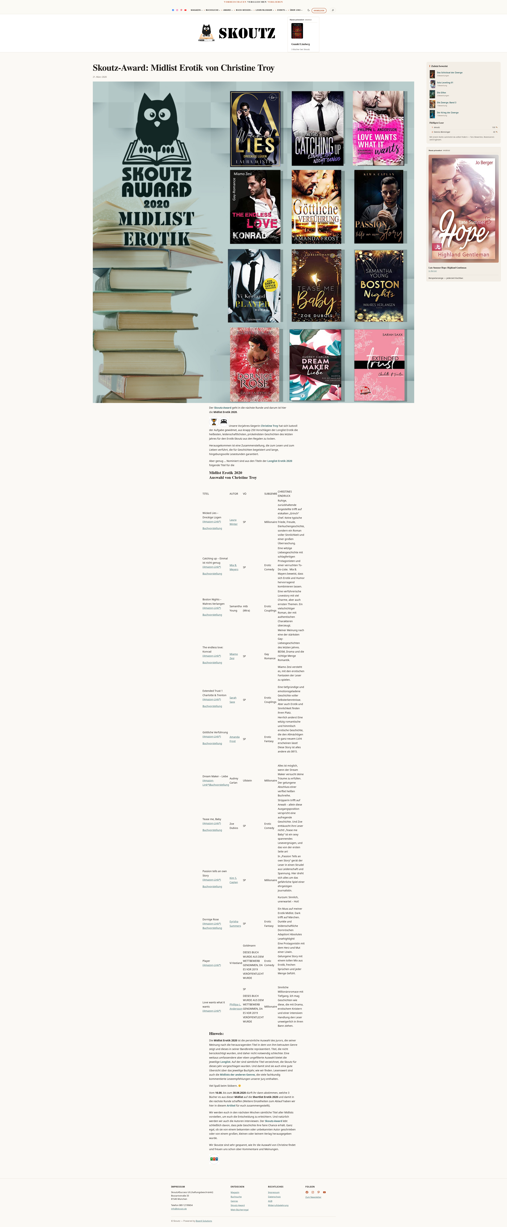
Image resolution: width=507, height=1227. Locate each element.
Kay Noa (296, 44)
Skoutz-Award (222, 407)
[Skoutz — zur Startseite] (236, 33)
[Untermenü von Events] (286, 10)
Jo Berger (433, 271)
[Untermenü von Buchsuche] (219, 10)
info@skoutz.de (179, 1208)
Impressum (274, 1192)
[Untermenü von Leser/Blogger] (273, 10)
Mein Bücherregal (239, 1209)
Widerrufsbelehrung (278, 1205)
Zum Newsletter (313, 1197)
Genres (234, 1201)
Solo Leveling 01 (445, 82)
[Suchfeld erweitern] (333, 10)
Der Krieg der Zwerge (448, 112)
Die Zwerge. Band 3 (446, 102)
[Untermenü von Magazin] (202, 10)
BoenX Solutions (204, 1220)
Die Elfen (441, 92)
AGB (270, 1201)
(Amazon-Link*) (212, 521)
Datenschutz (274, 1196)
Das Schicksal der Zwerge (450, 72)
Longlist (225, 1062)
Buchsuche (236, 1196)
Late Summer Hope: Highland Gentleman (447, 267)
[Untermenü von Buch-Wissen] (251, 10)
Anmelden (319, 11)
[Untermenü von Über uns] (301, 10)
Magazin (235, 1192)
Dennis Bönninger (442, 132)
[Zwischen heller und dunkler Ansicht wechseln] (309, 10)
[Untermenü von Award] (232, 10)
